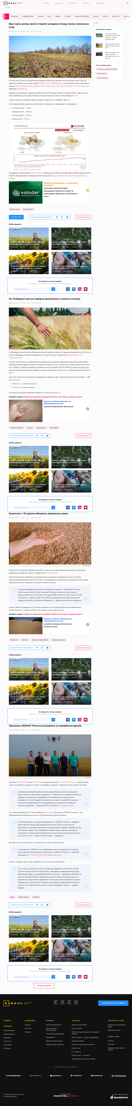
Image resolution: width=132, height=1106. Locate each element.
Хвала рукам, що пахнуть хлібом (83, 1059)
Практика (7, 1038)
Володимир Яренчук (52, 855)
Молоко (115, 16)
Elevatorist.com (51, 573)
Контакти (111, 1044)
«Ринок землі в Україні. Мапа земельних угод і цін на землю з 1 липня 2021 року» (55, 86)
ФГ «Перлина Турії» (35, 855)
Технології (7, 1041)
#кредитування (23, 897)
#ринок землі (14, 209)
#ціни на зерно (102, 78)
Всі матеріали (83, 217)
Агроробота (50, 1037)
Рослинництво (9, 1030)
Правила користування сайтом (116, 1049)
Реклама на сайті (114, 1030)
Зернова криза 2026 (79, 1025)
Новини (46, 3)
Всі (5, 16)
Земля (40, 16)
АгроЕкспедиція (78, 1041)
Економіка (7, 1045)
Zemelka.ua (58, 83)
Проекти (86, 3)
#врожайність (41, 428)
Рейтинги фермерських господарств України (85, 1033)
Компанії (28, 1028)
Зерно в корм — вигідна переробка (85, 1037)
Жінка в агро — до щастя (81, 1055)
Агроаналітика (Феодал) (55, 1034)
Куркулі (28, 1025)
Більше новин (44, 986)
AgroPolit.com (45, 83)
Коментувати (16, 217)
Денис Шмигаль (36, 173)
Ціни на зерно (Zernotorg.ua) (51, 1029)
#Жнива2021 (54, 428)
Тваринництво (9, 1034)
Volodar (18, 86)
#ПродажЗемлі (28, 209)
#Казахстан (14, 640)
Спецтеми (59, 3)
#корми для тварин (58, 640)
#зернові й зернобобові (40, 640)
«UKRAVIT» (21, 782)
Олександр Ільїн (66, 806)
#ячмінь (30, 428)
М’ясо (105, 16)
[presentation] (4, 16)
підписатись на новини (113, 1003)
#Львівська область (16, 428)
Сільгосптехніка (82, 16)
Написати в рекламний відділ (116, 1025)
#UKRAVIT (36, 897)
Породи (28, 1032)
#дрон (12, 897)
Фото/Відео (100, 3)
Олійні (68, 16)
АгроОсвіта (76, 1048)
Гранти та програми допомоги (83, 1044)
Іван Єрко (49, 812)
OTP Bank (39, 782)
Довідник (73, 3)
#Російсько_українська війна (106, 69)
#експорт (25, 640)
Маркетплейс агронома (55, 1044)
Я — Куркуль (76, 1052)
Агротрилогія (77, 1028)
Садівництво (28, 16)
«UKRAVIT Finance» (67, 782)
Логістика (7, 1048)
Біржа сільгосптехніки (54, 1041)
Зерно (58, 16)
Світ (49, 16)
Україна (14, 16)
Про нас (111, 1041)
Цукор (96, 16)
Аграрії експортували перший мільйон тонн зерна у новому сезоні (52, 397)
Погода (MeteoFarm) (53, 1025)
